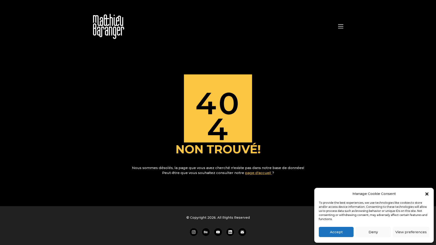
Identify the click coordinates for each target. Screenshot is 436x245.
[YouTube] (218, 232)
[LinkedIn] (230, 232)
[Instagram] (194, 232)
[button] (427, 193)
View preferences (411, 232)
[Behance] (206, 232)
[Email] (242, 232)
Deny (373, 232)
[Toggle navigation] (341, 26)
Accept (336, 232)
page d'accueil (258, 173)
